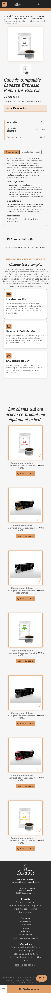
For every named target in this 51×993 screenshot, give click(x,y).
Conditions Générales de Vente (25, 947)
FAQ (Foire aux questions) (25, 938)
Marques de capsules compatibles (25, 905)
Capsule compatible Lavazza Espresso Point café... (22, 465)
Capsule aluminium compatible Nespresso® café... (21, 528)
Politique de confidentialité (25, 954)
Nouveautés (25, 921)
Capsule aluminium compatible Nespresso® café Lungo (21, 590)
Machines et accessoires (25, 909)
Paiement (25, 931)
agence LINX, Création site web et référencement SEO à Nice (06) (28, 981)
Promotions (25, 925)
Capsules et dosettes (25, 902)
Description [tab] (11, 152)
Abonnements (25, 912)
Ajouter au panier (29, 989)
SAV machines (25, 935)
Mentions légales (26, 950)
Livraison (26, 928)
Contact (25, 960)
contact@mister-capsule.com (25, 882)
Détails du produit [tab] (30, 152)
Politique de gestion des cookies (25, 957)
